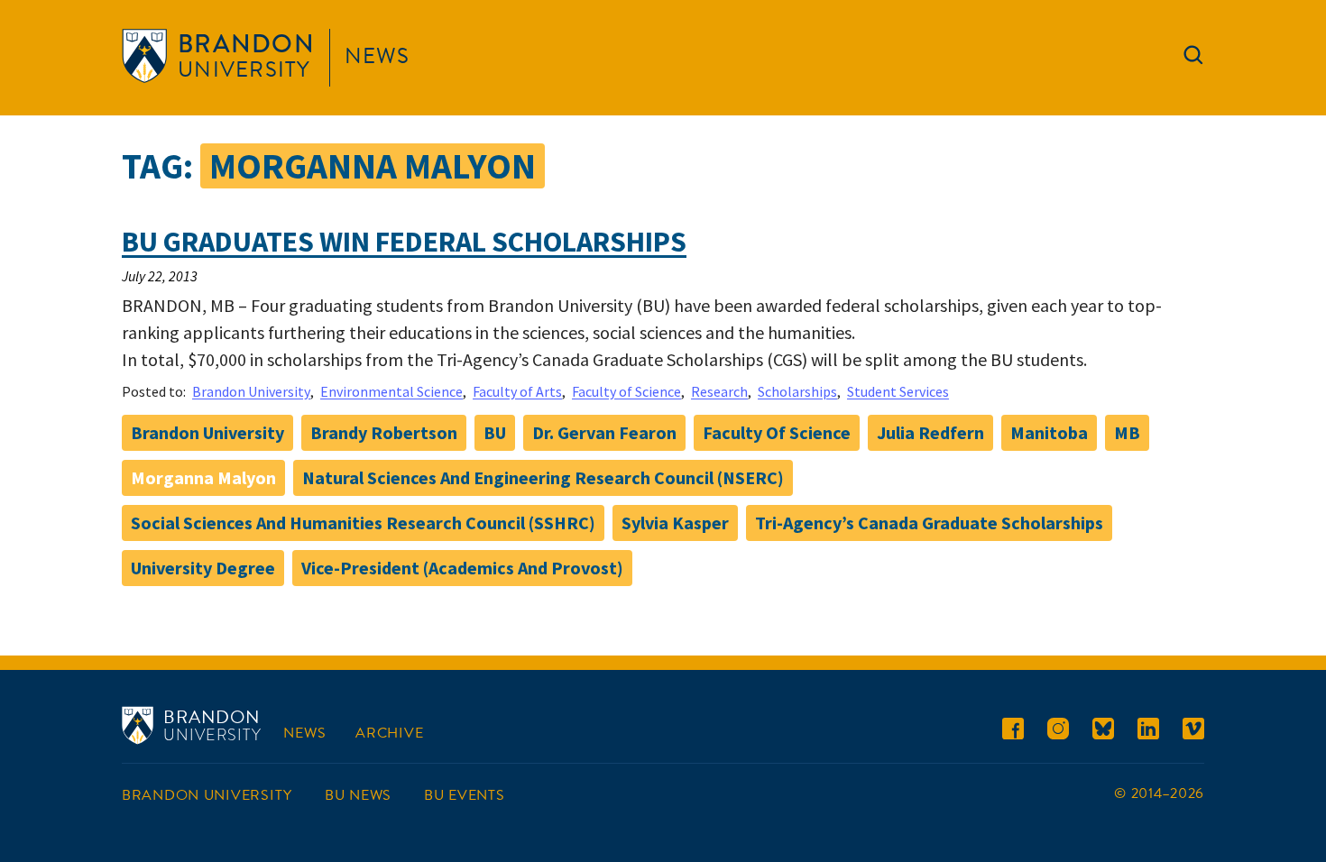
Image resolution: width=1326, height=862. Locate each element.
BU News (358, 795)
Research (719, 391)
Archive (389, 733)
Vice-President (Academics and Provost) (462, 567)
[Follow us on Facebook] (1013, 732)
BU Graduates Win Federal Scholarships (404, 242)
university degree (203, 567)
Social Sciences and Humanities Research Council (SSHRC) (363, 522)
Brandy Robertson (383, 432)
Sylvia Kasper (675, 522)
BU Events (464, 795)
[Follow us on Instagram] (1058, 732)
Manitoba (1049, 432)
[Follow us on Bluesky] (1103, 732)
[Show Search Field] (1193, 58)
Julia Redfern (930, 432)
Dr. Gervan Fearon (604, 432)
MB (1127, 432)
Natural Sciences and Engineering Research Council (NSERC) (543, 477)
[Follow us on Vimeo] (1193, 732)
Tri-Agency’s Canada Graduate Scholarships (929, 522)
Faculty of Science (626, 391)
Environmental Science (391, 391)
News (377, 56)
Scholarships (797, 391)
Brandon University (251, 391)
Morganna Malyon (203, 477)
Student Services (898, 391)
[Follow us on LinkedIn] (1148, 732)
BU (494, 432)
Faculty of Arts (517, 391)
